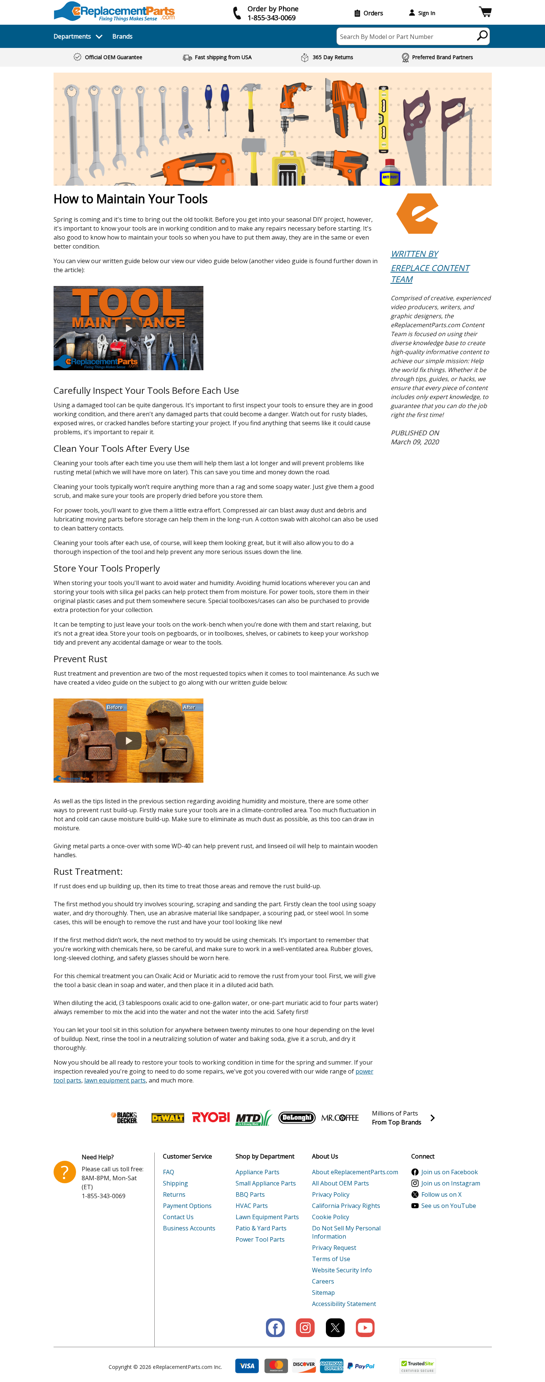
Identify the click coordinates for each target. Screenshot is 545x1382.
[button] (485, 13)
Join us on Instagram (450, 1183)
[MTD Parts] (254, 1117)
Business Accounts (189, 1228)
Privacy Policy (330, 1194)
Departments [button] (72, 36)
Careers (323, 1281)
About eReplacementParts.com (355, 1172)
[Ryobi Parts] (211, 1117)
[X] (335, 1327)
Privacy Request (334, 1248)
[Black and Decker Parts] (124, 1117)
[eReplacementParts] (114, 11)
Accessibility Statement (344, 1304)
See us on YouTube (448, 1206)
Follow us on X (441, 1194)
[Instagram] (305, 1327)
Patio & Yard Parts (261, 1228)
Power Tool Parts (260, 1239)
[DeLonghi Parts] (297, 1117)
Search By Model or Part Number (386, 37)
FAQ (168, 1172)
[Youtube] (365, 1327)
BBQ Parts (250, 1194)
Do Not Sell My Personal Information (346, 1232)
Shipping (175, 1183)
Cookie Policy (330, 1217)
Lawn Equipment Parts (267, 1217)
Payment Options (187, 1206)
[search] (482, 35)
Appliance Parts (257, 1172)
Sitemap (323, 1292)
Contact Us (178, 1217)
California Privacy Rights (346, 1206)
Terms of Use (331, 1259)
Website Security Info (342, 1270)
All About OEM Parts (340, 1183)
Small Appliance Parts (266, 1183)
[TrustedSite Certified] (417, 1366)
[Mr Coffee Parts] (340, 1117)
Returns (174, 1194)
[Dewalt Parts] (168, 1117)
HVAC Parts (252, 1206)
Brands (122, 36)
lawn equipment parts (115, 1080)
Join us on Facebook (449, 1172)
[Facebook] (275, 1327)
